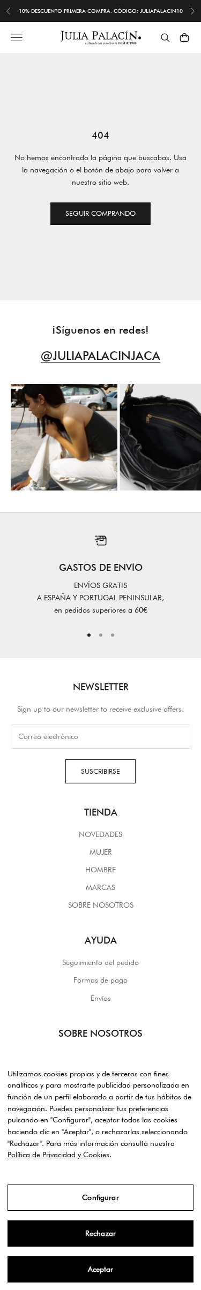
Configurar (100, 1197)
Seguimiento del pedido (100, 962)
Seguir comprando (100, 213)
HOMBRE (100, 869)
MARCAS (100, 887)
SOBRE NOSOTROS (100, 905)
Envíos (101, 998)
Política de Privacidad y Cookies (58, 1154)
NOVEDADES (100, 834)
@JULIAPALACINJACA (100, 356)
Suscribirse (100, 771)
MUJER (101, 852)
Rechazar (100, 1233)
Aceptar (101, 1269)
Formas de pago (100, 980)
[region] (100, 575)
